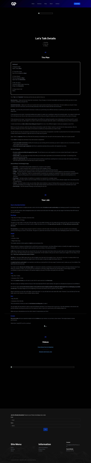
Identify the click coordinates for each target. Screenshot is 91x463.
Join (45, 429)
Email (12, 417)
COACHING (77, 3)
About (51, 3)
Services (39, 3)
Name (12, 422)
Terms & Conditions (43, 447)
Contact (57, 3)
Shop (45, 3)
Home (33, 3)
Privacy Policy (42, 449)
